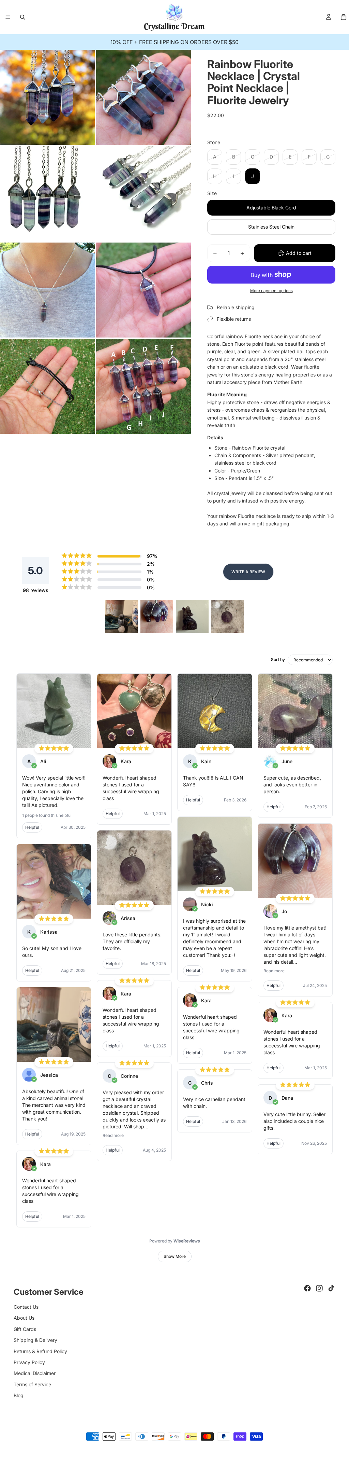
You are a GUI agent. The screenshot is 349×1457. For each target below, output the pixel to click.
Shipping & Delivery (35, 1340)
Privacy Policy (29, 1362)
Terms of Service (32, 1384)
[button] (121, 616)
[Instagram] (319, 1288)
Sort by (278, 659)
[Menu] (8, 17)
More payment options (271, 290)
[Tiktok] (331, 1288)
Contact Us (26, 1307)
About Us (24, 1318)
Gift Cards (25, 1329)
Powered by (174, 1240)
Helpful (32, 827)
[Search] (22, 17)
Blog (19, 1395)
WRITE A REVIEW (248, 571)
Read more (113, 1135)
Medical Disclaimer (35, 1373)
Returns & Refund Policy (40, 1351)
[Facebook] (307, 1288)
